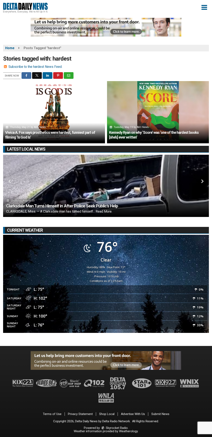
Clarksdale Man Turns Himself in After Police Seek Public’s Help (62, 205)
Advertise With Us (133, 414)
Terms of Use (52, 414)
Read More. (104, 211)
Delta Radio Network (116, 421)
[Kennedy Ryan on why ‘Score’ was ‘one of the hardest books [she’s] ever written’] (158, 112)
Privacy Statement (80, 414)
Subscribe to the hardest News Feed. (35, 67)
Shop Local (106, 414)
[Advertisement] (106, 27)
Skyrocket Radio (116, 428)
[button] (204, 7)
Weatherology (128, 431)
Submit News (160, 414)
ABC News (40, 127)
